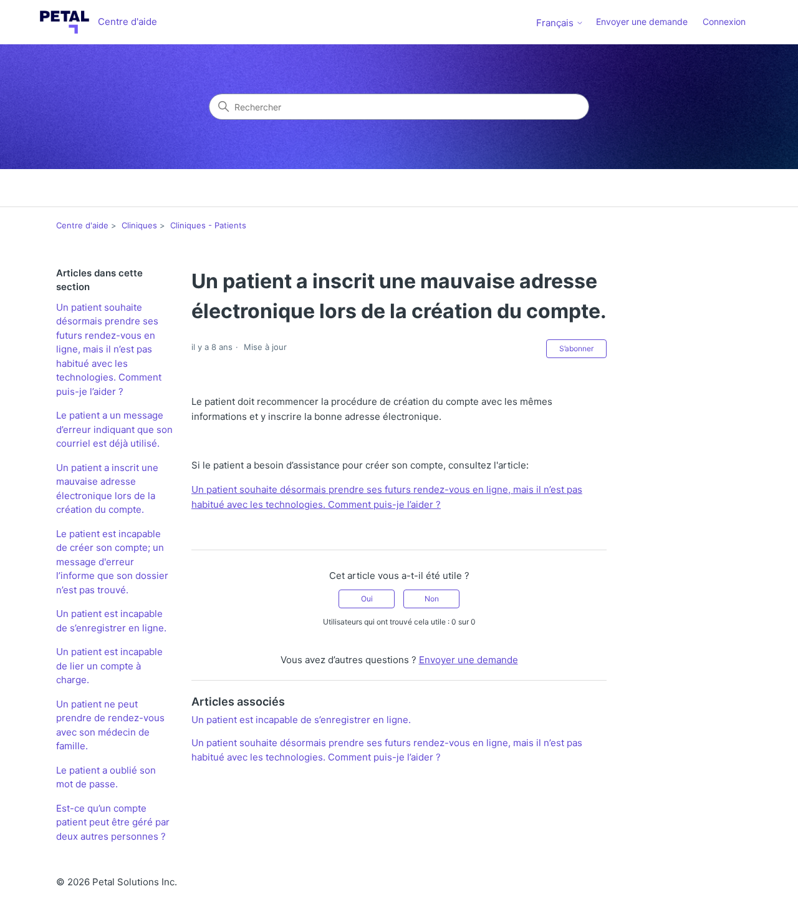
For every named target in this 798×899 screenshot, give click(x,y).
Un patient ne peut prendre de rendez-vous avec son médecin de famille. (110, 725)
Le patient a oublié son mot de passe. (106, 777)
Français (556, 22)
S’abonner (576, 348)
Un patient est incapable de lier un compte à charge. (109, 666)
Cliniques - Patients (208, 225)
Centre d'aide (82, 225)
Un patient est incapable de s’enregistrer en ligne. (111, 621)
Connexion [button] (724, 21)
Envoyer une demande (642, 21)
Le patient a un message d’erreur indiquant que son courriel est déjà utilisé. (114, 429)
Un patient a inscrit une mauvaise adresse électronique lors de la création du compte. (107, 489)
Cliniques (139, 225)
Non (432, 598)
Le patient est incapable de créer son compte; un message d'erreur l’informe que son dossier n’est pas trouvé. (112, 562)
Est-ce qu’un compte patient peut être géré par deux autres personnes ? (113, 822)
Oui (367, 598)
